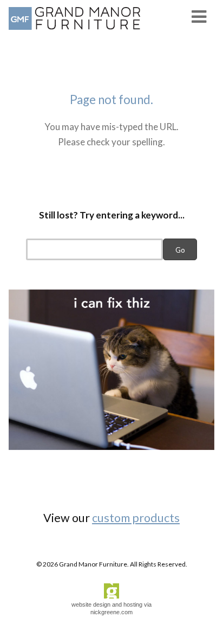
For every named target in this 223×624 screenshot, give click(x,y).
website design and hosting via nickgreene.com (111, 608)
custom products (136, 518)
